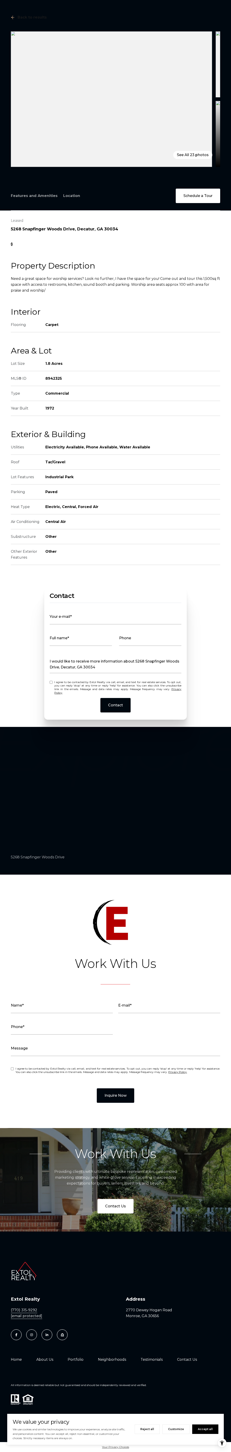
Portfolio (75, 1359)
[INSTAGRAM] (31, 1334)
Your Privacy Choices (115, 1447)
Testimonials (152, 1359)
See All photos (193, 155)
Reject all (147, 1429)
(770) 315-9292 (24, 1310)
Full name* (59, 638)
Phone (125, 638)
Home (16, 1359)
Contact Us (115, 1206)
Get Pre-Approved (33, 244)
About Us (44, 1359)
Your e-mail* (61, 616)
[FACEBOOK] (16, 1334)
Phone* (17, 1027)
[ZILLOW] (62, 1334)
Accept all (205, 1429)
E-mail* (125, 1005)
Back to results (32, 17)
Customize (176, 1429)
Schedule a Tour (198, 196)
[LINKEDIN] (47, 1334)
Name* (17, 1005)
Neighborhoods (112, 1359)
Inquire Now (115, 1095)
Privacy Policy (177, 1072)
